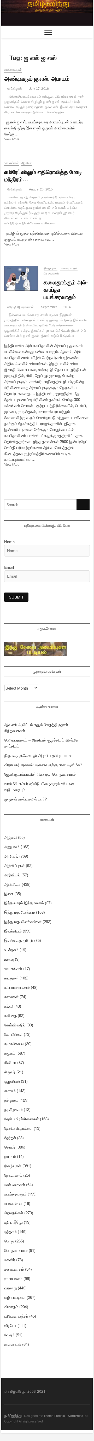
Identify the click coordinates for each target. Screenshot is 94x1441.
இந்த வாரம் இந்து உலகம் (24, 902)
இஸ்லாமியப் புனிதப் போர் (39, 325)
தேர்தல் (10, 1137)
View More (19, 139)
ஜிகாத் (75, 330)
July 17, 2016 (38, 89)
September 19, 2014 (55, 307)
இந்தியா (15, 223)
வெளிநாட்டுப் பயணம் (51, 202)
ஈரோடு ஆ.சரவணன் (20, 307)
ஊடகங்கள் (11, 163)
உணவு (9, 959)
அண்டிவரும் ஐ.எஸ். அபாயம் (36, 78)
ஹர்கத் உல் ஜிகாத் (60, 320)
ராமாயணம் (13, 1278)
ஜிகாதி (45, 336)
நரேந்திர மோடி (27, 202)
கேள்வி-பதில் (14, 1024)
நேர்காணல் (13, 1175)
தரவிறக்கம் (13, 1109)
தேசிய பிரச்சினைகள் (21, 1118)
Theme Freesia (54, 1415)
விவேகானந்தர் (16, 1316)
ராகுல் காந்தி (49, 197)
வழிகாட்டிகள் (15, 1297)
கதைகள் (11, 977)
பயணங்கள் (13, 1203)
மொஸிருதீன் (56, 112)
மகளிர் (9, 1259)
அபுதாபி (35, 197)
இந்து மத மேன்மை (19, 912)
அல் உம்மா (61, 96)
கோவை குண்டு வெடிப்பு (31, 112)
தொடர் (9, 1147)
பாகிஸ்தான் (49, 223)
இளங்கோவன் (31, 223)
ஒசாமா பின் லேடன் (58, 330)
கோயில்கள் (13, 1034)
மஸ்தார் (57, 213)
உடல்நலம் (11, 949)
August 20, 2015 (40, 189)
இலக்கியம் (13, 931)
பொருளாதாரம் (16, 1250)
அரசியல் (26, 163)
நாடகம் (10, 1156)
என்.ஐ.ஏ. (48, 96)
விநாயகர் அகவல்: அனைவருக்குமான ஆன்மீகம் (43, 764)
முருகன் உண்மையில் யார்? (25, 799)
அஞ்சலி (10, 837)
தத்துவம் (11, 1100)
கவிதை (10, 1015)
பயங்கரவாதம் (13, 69)
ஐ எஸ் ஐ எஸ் (51, 102)
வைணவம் (12, 1344)
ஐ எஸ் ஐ (42, 320)
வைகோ (14, 197)
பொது (9, 1240)
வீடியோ (10, 1325)
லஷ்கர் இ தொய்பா (62, 336)
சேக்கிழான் (14, 89)
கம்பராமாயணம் (17, 987)
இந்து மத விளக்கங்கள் (23, 921)
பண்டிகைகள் (14, 1184)
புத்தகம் (10, 1231)
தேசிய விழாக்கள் (18, 1128)
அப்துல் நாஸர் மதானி (29, 107)
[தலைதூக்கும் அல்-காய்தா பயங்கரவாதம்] (21, 278)
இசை (8, 893)
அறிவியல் (12, 874)
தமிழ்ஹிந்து (13, 1415)
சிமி (18, 336)
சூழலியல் (12, 1081)
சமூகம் (9, 1053)
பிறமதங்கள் (51, 273)
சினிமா (10, 1062)
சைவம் (10, 1090)
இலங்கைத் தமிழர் (18, 940)
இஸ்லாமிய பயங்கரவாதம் (25, 96)
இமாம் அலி (67, 107)
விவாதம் (11, 1306)
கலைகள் (11, 996)
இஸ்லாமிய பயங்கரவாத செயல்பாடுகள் (33, 315)
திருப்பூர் (36, 102)
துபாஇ (24, 197)
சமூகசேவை (14, 1043)
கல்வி (8, 1006)
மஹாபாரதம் (14, 1269)
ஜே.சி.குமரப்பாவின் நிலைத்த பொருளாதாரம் (40, 774)
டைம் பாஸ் (22, 218)
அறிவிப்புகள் (14, 865)
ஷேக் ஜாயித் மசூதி (27, 213)
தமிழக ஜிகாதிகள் (32, 330)
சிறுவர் (9, 1071)
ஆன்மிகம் (12, 884)
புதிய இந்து (13, 1222)
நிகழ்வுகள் (50, 268)
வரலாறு (10, 1287)
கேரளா (25, 102)
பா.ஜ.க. (46, 213)
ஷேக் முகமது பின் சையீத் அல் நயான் (42, 208)
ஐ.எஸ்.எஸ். (52, 107)
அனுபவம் (12, 846)
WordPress (75, 1415)
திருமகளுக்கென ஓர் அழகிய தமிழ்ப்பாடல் (38, 755)
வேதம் (9, 1334)
